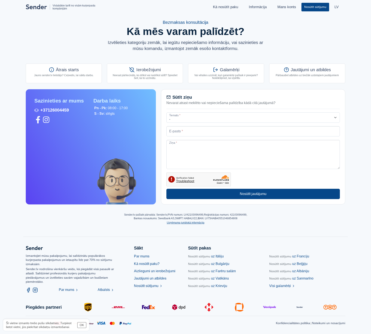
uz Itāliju (206, 256)
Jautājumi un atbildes (150, 278)
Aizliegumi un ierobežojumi (154, 271)
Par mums (69, 290)
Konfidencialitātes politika (293, 323)
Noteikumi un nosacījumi (328, 323)
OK (82, 325)
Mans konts (286, 7)
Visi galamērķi (282, 286)
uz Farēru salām (212, 271)
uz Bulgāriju (208, 264)
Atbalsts (106, 290)
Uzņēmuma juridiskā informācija (185, 222)
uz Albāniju (289, 271)
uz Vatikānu (208, 278)
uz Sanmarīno (291, 278)
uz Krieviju (207, 286)
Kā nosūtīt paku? (147, 264)
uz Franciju (289, 256)
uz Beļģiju (288, 264)
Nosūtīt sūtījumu (148, 286)
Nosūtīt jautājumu (253, 194)
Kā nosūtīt (225, 7)
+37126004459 (54, 110)
